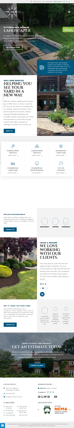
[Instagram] (50, 392)
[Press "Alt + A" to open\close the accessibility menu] (2, 425)
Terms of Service (47, 425)
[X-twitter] (53, 392)
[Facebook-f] (48, 392)
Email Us (59, 1)
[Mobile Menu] (69, 12)
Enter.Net (57, 424)
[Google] (42, 294)
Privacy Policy (37, 425)
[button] (40, 288)
